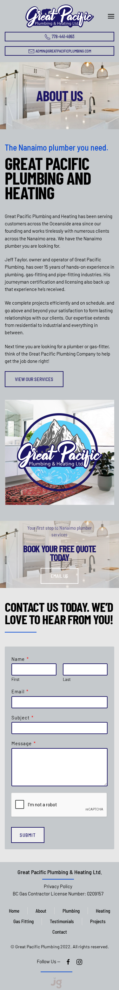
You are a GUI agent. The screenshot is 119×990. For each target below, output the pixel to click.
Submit (28, 835)
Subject (22, 717)
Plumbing (71, 911)
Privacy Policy (58, 886)
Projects (98, 921)
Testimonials (62, 921)
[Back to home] (60, 16)
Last (67, 679)
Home (14, 911)
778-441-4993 (63, 36)
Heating (103, 911)
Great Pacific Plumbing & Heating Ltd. (59, 871)
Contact (59, 932)
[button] (111, 16)
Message (23, 743)
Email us (59, 576)
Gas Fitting (23, 921)
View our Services (34, 379)
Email (19, 691)
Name (20, 659)
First (15, 679)
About (41, 911)
